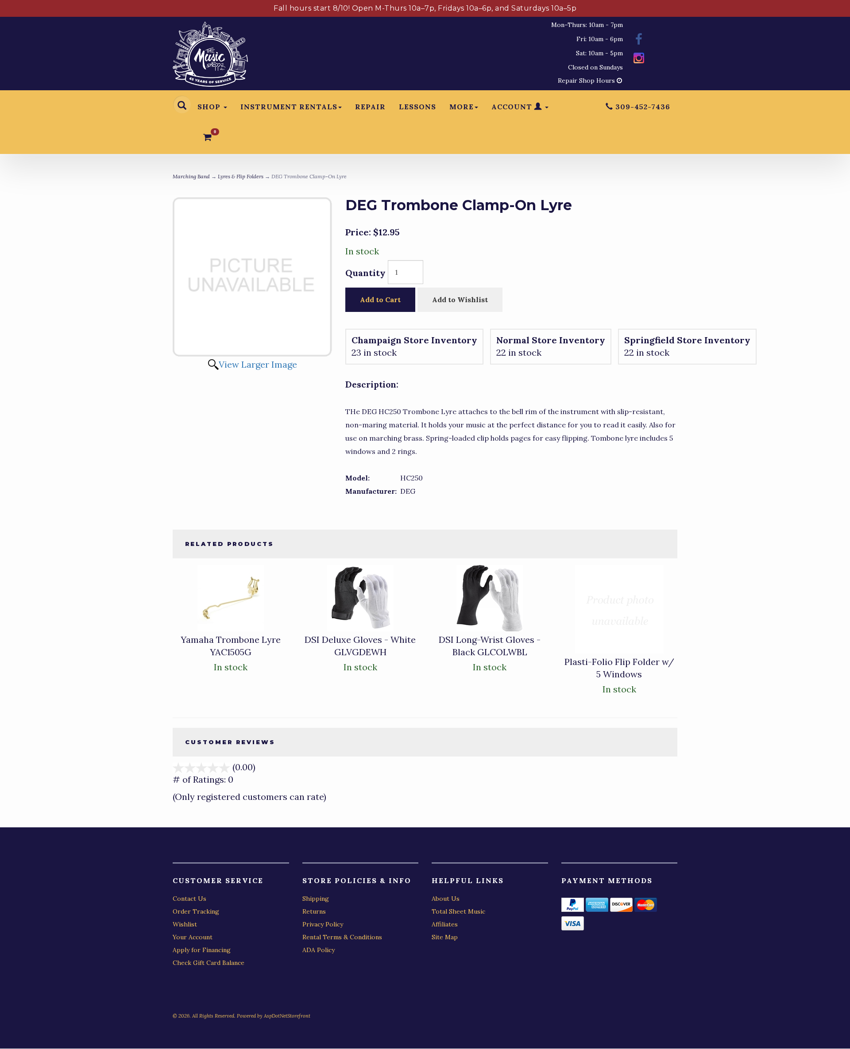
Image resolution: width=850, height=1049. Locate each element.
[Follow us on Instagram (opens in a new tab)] (639, 59)
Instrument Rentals (288, 106)
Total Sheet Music (458, 911)
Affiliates (445, 924)
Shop (210, 106)
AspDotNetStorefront (287, 1016)
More (461, 106)
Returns (314, 911)
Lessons (417, 106)
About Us (446, 899)
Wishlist (185, 924)
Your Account (192, 937)
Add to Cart (380, 299)
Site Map (445, 937)
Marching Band (191, 176)
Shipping (315, 899)
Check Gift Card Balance (208, 963)
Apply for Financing (202, 950)
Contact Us (189, 899)
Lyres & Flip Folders (240, 176)
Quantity (365, 272)
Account (512, 106)
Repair (370, 106)
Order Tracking (196, 911)
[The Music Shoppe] (210, 56)
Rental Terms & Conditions (342, 937)
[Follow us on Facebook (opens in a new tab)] (638, 40)
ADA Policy (318, 950)
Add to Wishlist (460, 299)
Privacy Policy (322, 924)
